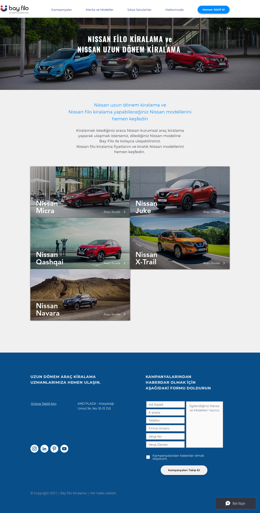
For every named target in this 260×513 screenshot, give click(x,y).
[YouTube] (64, 449)
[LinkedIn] (44, 449)
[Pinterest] (54, 449)
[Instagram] (34, 449)
